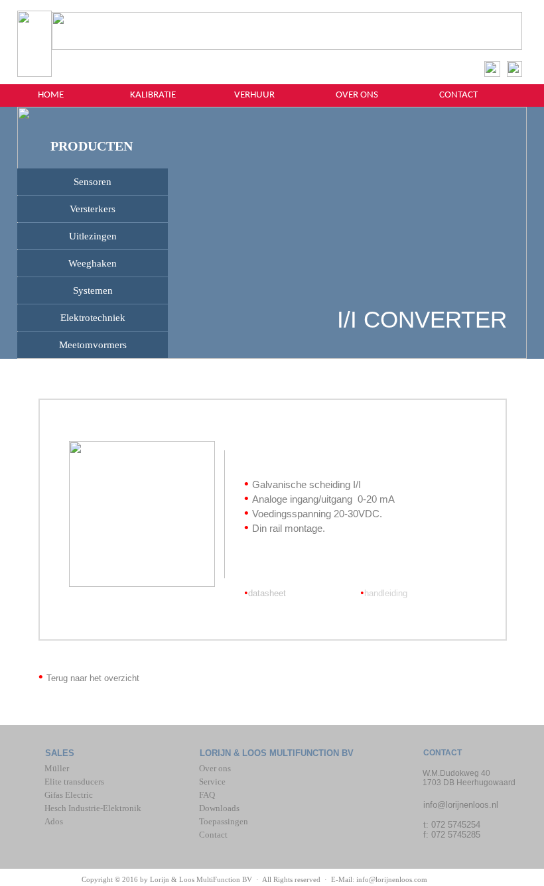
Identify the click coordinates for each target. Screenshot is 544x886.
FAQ (207, 795)
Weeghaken (92, 263)
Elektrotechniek (92, 317)
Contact (213, 835)
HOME (51, 95)
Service (212, 782)
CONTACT (458, 95)
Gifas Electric (68, 795)
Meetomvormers (93, 345)
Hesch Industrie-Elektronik (92, 808)
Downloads (219, 808)
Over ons (215, 768)
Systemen (93, 290)
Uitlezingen (93, 236)
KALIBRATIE (153, 95)
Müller (57, 768)
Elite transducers (74, 782)
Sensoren (92, 181)
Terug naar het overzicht (92, 678)
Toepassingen (223, 821)
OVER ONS (357, 95)
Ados (53, 821)
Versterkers (92, 209)
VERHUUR (254, 95)
